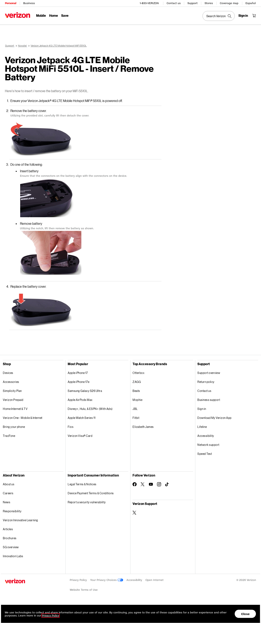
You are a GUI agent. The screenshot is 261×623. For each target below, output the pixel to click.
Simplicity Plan (12, 391)
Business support (208, 400)
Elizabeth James (143, 426)
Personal (10, 3)
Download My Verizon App (214, 417)
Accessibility (205, 435)
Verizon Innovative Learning (20, 520)
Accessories (11, 382)
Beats (136, 391)
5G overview (11, 547)
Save (65, 15)
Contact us (174, 3)
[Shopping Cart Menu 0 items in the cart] (254, 15)
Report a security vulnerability (87, 502)
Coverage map (229, 3)
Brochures (10, 538)
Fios (70, 426)
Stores (209, 3)
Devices (8, 373)
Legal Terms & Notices (82, 484)
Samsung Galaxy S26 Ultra (85, 391)
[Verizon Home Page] (17, 15)
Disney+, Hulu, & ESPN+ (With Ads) (90, 408)
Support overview (208, 373)
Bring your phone (14, 426)
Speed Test (204, 453)
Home (53, 15)
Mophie (137, 400)
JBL (135, 408)
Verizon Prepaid (13, 400)
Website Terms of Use (84, 589)
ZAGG (137, 382)
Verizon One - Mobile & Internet (22, 417)
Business (29, 3)
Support (192, 3)
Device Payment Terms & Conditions (91, 493)
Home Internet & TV (15, 408)
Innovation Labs (13, 556)
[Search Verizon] (218, 16)
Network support (208, 444)
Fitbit (136, 417)
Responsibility (12, 511)
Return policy (206, 382)
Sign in (201, 408)
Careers (8, 493)
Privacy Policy (78, 580)
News (6, 502)
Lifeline (202, 426)
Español (251, 3)
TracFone (9, 435)
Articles (8, 529)
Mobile (41, 15)
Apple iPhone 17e (78, 382)
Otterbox (138, 373)
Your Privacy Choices (103, 580)
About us (8, 484)
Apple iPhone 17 (78, 373)
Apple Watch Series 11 (82, 417)
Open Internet (154, 580)
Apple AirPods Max (80, 400)
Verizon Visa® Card (80, 435)
